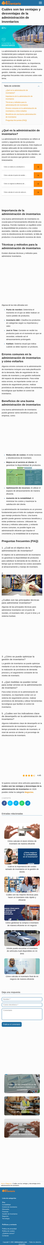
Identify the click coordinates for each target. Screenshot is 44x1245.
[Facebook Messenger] (10, 803)
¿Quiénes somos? (8, 1233)
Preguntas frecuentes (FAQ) (16, 120)
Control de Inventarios (9, 1207)
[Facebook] (4, 803)
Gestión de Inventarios (9, 1214)
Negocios (5, 1216)
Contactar (5, 1235)
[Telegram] (27, 803)
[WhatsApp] (21, 803)
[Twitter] (16, 803)
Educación (5, 1209)
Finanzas (5, 1211)
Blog (3, 1202)
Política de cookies (8, 1231)
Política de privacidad (9, 1229)
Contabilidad (6, 1204)
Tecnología (6, 1218)
